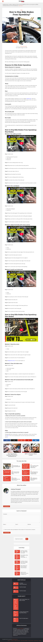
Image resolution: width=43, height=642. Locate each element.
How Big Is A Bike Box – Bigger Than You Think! (24, 551)
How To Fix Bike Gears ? (23, 618)
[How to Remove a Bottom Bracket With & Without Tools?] (18, 567)
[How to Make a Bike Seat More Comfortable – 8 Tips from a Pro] (18, 556)
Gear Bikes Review (20, 628)
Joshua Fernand (24, 46)
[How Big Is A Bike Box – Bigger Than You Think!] (18, 551)
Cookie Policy (36, 640)
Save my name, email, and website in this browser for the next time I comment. (19, 529)
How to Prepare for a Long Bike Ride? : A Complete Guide (34, 472)
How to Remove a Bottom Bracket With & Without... (24, 566)
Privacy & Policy (30, 640)
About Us (9, 640)
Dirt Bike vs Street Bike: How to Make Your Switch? (24, 562)
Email (16, 524)
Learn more (21, 5)
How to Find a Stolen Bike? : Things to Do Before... (15, 472)
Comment (5, 514)
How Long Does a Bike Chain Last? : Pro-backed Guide (34, 466)
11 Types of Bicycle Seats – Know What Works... (24, 612)
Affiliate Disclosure (17, 640)
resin (8, 435)
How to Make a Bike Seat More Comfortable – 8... (24, 556)
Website (29, 524)
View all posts (6, 506)
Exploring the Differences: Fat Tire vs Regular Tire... (24, 573)
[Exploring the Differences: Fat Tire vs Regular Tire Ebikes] (18, 573)
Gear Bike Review (15, 639)
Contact (39, 640)
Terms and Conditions (24, 640)
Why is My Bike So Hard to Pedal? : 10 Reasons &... (33, 479)
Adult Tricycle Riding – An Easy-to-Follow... (24, 600)
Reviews (12, 640)
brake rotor (29, 98)
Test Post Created (22, 590)
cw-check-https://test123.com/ (23, 584)
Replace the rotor (11, 360)
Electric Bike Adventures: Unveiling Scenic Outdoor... (16, 479)
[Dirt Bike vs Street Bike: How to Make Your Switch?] (18, 562)
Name (4, 524)
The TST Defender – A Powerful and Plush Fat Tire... (16, 466)
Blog (21, 10)
